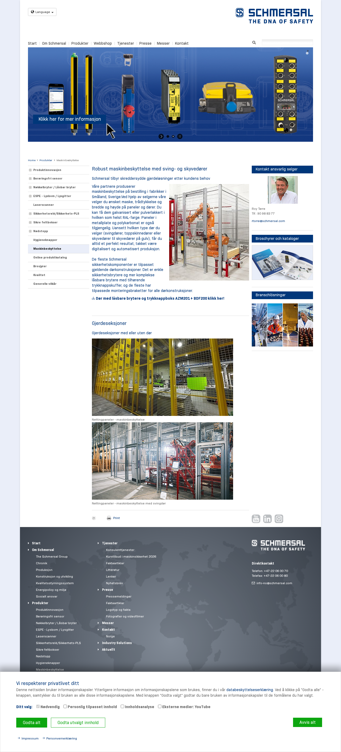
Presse (145, 43)
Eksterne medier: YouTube (185, 706)
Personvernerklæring (61, 738)
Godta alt (31, 722)
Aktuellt (108, 649)
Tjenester (125, 43)
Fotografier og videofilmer (125, 616)
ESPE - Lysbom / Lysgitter (52, 196)
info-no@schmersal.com (274, 583)
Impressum (30, 738)
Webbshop (103, 43)
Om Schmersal (54, 43)
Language (42, 12)
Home (31, 160)
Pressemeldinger (118, 596)
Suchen (254, 41)
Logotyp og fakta (118, 610)
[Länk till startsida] (274, 15)
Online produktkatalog (50, 257)
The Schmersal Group (52, 556)
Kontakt (182, 43)
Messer (163, 43)
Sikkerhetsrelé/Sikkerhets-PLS (56, 213)
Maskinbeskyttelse (67, 160)
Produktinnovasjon (47, 170)
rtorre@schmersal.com (268, 221)
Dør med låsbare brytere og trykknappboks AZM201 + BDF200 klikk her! (160, 298)
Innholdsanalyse (139, 706)
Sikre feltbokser (45, 222)
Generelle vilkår (44, 284)
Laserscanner (43, 205)
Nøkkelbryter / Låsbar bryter (54, 187)
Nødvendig (50, 706)
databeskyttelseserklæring (249, 689)
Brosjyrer (40, 266)
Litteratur (112, 570)
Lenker (111, 576)
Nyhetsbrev (114, 583)
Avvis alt (307, 722)
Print (116, 518)
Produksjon (44, 570)
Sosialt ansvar (46, 596)
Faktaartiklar (115, 563)
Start (32, 43)
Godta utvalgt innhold (78, 722)
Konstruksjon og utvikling (54, 576)
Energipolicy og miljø (51, 590)
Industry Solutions (117, 643)
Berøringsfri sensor (47, 178)
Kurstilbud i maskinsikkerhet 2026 (131, 556)
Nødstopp (40, 231)
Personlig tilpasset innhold (92, 706)
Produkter (79, 43)
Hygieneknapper (45, 240)
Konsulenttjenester (120, 550)
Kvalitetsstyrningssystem (55, 583)
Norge (110, 636)
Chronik (41, 563)
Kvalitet (39, 275)
